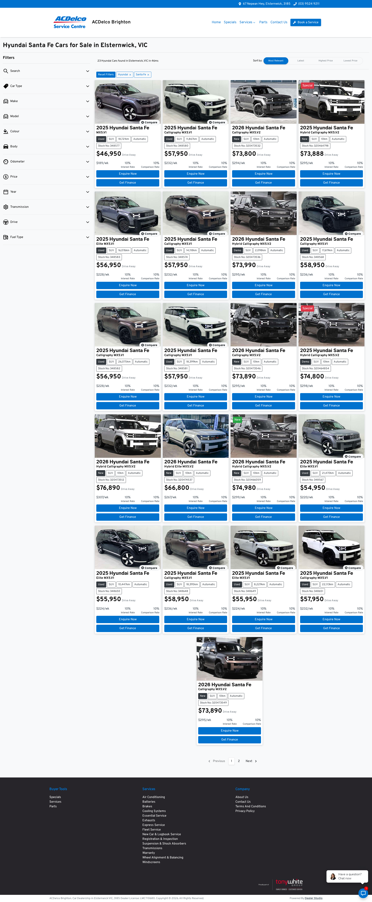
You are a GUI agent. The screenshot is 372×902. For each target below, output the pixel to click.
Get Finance (127, 183)
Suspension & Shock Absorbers (164, 844)
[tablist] (313, 60)
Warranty (148, 853)
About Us (241, 797)
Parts (263, 22)
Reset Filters (106, 74)
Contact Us (278, 22)
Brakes (147, 806)
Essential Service (154, 816)
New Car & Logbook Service (161, 834)
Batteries (148, 802)
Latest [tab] (300, 60)
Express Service (153, 825)
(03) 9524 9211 (308, 4)
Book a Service (308, 22)
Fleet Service (151, 830)
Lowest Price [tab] (350, 60)
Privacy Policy (245, 811)
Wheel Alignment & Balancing (162, 858)
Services (245, 22)
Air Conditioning (153, 797)
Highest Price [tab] (326, 60)
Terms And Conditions (250, 806)
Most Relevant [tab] (275, 60)
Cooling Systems (154, 811)
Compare (151, 122)
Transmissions (152, 848)
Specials (230, 22)
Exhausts (148, 820)
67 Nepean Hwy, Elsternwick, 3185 (266, 4)
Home (216, 22)
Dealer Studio (314, 898)
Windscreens (151, 862)
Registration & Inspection (160, 839)
